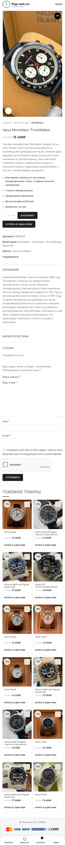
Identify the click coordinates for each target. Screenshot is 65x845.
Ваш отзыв (9, 382)
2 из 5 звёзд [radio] (27, 377)
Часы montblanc (21, 251)
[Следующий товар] (60, 122)
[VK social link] (29, 257)
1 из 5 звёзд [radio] (25, 377)
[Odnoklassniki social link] (22, 257)
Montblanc (38, 122)
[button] (27, 504)
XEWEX (42, 822)
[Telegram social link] (33, 257)
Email (6, 435)
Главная (7, 122)
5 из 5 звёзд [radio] (35, 377)
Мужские (8, 245)
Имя (5, 421)
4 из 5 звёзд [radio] (32, 377)
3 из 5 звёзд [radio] (30, 377)
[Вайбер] (37, 257)
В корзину (27, 215)
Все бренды (21, 122)
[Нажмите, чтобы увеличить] (8, 111)
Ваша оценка (11, 377)
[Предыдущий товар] (54, 122)
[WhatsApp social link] (25, 257)
